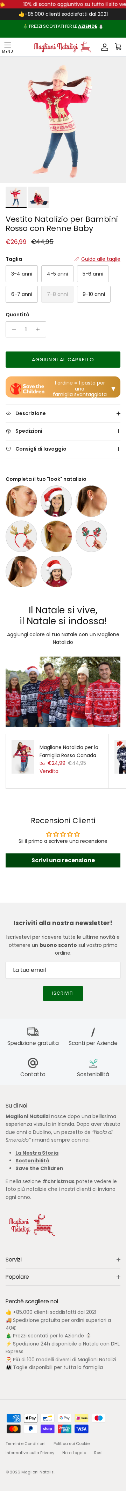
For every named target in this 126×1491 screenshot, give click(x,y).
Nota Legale (74, 1453)
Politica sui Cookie (72, 1443)
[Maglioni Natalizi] (62, 47)
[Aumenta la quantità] (40, 329)
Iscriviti (63, 993)
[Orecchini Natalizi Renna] (21, 571)
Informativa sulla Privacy (30, 1453)
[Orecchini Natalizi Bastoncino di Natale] (91, 501)
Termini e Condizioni (26, 1443)
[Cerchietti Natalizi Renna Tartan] (91, 536)
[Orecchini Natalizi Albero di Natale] (21, 501)
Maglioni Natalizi (38, 1472)
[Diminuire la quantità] (12, 329)
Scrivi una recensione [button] (63, 860)
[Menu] (7, 47)
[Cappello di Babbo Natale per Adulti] (56, 501)
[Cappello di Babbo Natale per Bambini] (56, 571)
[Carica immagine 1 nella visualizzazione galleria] (63, 120)
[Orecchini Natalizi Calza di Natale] (56, 536)
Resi (98, 1453)
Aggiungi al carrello (63, 359)
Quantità (17, 314)
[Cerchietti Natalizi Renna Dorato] (21, 536)
